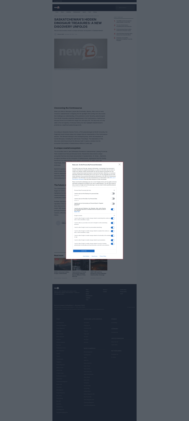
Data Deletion (86, 256)
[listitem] (94, 190)
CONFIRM (84, 251)
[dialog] (94, 210)
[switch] (113, 194)
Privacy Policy (103, 256)
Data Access (94, 256)
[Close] (120, 164)
